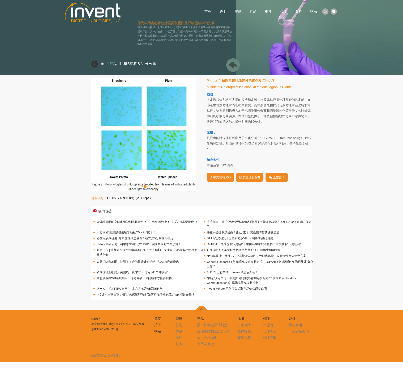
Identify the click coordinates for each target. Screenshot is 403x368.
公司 (179, 325)
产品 (253, 11)
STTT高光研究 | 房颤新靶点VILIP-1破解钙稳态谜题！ (242, 238)
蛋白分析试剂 (207, 337)
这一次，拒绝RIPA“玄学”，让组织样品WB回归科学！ (131, 288)
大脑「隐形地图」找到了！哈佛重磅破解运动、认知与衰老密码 (138, 261)
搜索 (325, 11)
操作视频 (244, 331)
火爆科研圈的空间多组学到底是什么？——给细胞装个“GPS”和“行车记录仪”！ (147, 221)
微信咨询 (278, 177)
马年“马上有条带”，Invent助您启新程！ (232, 272)
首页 (207, 11)
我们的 (109, 64)
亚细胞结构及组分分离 (137, 64)
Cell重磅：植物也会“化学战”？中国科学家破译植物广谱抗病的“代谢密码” (254, 244)
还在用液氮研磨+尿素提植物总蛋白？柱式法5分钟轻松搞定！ (136, 238)
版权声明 (295, 325)
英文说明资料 (251, 177)
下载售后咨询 (299, 331)
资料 (298, 11)
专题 (179, 337)
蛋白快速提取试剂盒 (212, 325)
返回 (232, 65)
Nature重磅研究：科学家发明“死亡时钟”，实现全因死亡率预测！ (139, 244)
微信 (334, 11)
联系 (313, 11)
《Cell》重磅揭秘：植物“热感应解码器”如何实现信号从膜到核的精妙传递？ (146, 294)
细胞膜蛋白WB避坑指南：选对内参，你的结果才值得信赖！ (136, 278)
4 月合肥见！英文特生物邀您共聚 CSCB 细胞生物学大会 (244, 250)
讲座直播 (244, 325)
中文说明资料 (221, 177)
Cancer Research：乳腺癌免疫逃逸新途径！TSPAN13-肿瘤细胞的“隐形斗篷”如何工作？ (260, 264)
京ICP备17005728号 (104, 329)
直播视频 (244, 337)
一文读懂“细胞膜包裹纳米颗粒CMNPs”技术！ (126, 232)
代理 (283, 11)
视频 (268, 11)
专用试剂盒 (205, 344)
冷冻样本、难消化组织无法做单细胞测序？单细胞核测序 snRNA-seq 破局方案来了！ (259, 224)
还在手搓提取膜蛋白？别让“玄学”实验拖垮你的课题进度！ (244, 232)
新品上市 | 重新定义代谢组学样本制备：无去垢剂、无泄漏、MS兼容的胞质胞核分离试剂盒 (150, 252)
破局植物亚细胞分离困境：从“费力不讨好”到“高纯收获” (132, 272)
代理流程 (269, 331)
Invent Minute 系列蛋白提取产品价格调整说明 (237, 288)
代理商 (268, 325)
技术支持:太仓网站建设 (106, 355)
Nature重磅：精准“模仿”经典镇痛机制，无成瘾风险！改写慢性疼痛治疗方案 (256, 256)
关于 (223, 11)
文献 (179, 331)
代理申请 (269, 337)
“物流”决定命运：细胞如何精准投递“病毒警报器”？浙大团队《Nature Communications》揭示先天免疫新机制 (251, 280)
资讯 (238, 11)
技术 (179, 344)
